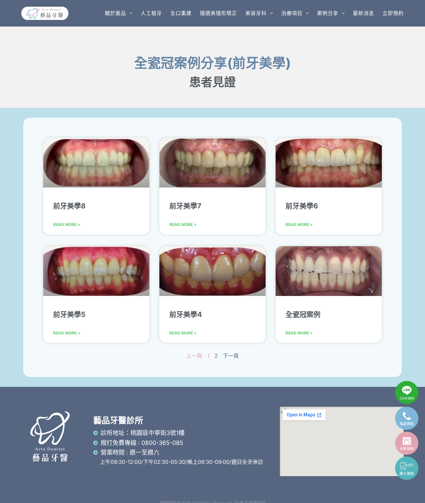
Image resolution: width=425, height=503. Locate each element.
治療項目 (291, 13)
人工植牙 (151, 13)
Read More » (66, 224)
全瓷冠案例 (303, 314)
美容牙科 (256, 13)
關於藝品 (115, 13)
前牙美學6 (302, 206)
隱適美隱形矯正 (218, 13)
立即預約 (393, 13)
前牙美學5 (69, 314)
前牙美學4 (185, 314)
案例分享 (327, 13)
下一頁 (231, 355)
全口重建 (181, 13)
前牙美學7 (185, 206)
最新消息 (363, 13)
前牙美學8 (69, 206)
